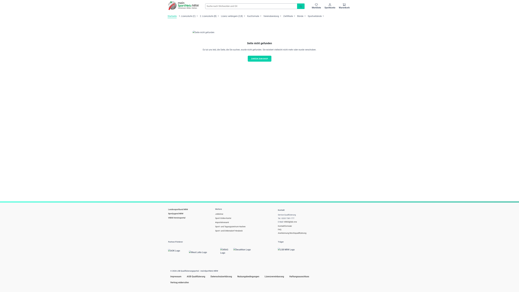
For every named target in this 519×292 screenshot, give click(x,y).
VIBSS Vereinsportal (176, 218)
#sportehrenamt (222, 222)
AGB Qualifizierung (196, 276)
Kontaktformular (285, 226)
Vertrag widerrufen (179, 282)
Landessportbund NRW (178, 209)
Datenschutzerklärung (221, 276)
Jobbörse (219, 214)
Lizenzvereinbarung (274, 276)
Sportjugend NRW (175, 214)
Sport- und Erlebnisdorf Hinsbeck (229, 231)
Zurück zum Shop (259, 59)
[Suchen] (301, 6)
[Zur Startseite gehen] (184, 5)
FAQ (279, 229)
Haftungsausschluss (299, 276)
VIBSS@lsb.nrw (290, 222)
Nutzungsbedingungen (248, 276)
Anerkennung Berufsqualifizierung (292, 233)
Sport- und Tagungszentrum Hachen (230, 226)
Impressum (175, 276)
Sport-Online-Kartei (223, 218)
